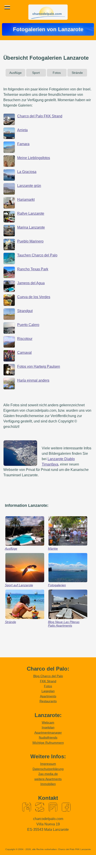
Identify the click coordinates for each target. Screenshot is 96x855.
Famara (23, 144)
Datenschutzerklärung (48, 769)
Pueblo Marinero (30, 241)
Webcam (48, 722)
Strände (77, 72)
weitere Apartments (48, 779)
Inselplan (48, 727)
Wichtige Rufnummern (48, 742)
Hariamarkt (26, 199)
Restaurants (48, 701)
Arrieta (22, 130)
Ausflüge (15, 72)
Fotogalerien (57, 585)
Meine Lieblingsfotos (33, 158)
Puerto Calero (28, 325)
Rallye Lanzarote (30, 213)
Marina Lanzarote (31, 227)
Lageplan (48, 691)
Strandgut (25, 311)
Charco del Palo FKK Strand (39, 116)
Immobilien (48, 784)
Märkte (53, 548)
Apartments (48, 696)
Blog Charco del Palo (48, 676)
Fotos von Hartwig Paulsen (38, 366)
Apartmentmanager (48, 732)
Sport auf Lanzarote (19, 585)
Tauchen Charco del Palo (37, 255)
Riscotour (24, 339)
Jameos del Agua (31, 283)
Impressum (48, 763)
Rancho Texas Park (32, 269)
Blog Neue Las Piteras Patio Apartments (63, 623)
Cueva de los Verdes (33, 297)
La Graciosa (26, 172)
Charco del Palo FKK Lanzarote (74, 849)
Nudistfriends (48, 737)
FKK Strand (48, 681)
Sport (36, 72)
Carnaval (24, 352)
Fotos (57, 72)
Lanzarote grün (29, 186)
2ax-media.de (48, 774)
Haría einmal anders (33, 380)
